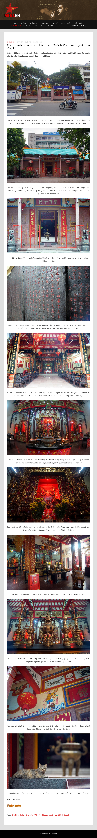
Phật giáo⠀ (39, 26)
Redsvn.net (54, 833)
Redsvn (15, 23)
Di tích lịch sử (63, 815)
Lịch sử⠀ (55, 23)
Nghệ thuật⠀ (66, 23)
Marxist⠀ (29, 26)
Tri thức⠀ (45, 23)
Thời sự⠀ (23, 23)
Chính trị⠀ (34, 23)
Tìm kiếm (74, 26)
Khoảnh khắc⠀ (17, 26)
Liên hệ (83, 26)
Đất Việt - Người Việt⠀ (24, 42)
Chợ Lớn (29, 815)
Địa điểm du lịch (18, 815)
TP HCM (37, 815)
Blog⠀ (59, 26)
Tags (66, 26)
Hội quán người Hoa (49, 815)
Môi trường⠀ (80, 23)
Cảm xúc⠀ (50, 26)
